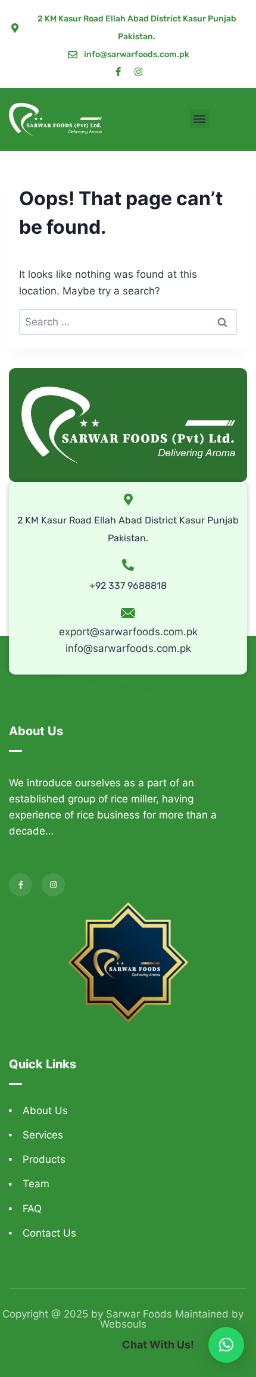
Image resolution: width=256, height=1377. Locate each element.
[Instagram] (138, 71)
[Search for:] (128, 322)
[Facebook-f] (118, 71)
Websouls (123, 1324)
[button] (200, 118)
